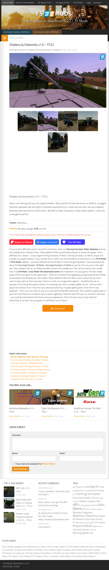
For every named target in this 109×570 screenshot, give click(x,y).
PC (74, 522)
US (95, 530)
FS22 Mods (74, 546)
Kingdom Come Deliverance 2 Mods (30, 546)
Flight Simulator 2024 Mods (69, 550)
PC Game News (33, 553)
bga (92, 486)
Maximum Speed (83, 516)
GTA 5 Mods (24, 556)
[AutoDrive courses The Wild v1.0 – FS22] (90, 396)
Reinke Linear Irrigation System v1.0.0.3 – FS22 (24, 516)
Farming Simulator (88, 494)
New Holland (96, 519)
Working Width (81, 532)
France (75, 501)
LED (84, 509)
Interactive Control (89, 505)
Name (15, 453)
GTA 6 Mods (7, 546)
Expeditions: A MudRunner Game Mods (58, 553)
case (102, 487)
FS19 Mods (7, 563)
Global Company (88, 501)
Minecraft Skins (87, 546)
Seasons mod (97, 526)
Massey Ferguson (83, 512)
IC (79, 505)
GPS (99, 501)
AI (76, 487)
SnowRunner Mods (23, 550)
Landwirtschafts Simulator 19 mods (26, 379)
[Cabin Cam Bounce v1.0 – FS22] (58, 396)
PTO (96, 522)
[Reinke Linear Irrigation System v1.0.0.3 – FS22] (9, 517)
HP (75, 504)
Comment (16, 435)
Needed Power (83, 519)
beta (87, 486)
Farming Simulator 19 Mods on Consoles (29, 373)
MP (74, 519)
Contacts (97, 2)
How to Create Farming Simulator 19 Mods (30, 366)
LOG (88, 509)
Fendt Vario (99, 498)
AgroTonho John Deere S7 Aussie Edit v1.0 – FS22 (24, 502)
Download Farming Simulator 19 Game (28, 376)
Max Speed (100, 516)
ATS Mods (37, 550)
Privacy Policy (48, 464)
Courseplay (89, 491)
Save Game (82, 553)
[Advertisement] (57, 174)
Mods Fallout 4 (89, 556)
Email (63, 453)
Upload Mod (8, 2)
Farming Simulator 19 (83, 497)
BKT (97, 486)
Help (89, 2)
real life (102, 522)
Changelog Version (78, 491)
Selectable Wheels (81, 529)
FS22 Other (16, 37)
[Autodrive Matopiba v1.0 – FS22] (25, 396)
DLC (74, 494)
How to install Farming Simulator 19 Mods (29, 360)
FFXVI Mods (64, 556)
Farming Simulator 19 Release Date (26, 363)
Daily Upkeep (98, 490)
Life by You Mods (50, 556)
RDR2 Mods (94, 553)
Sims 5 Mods (49, 550)
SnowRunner (18, 553)
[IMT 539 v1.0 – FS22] (9, 491)
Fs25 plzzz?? (44, 527)
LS (91, 509)
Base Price (81, 487)
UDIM (92, 530)
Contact (16, 566)
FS (78, 501)
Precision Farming (85, 523)
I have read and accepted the (35, 464)
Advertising (7, 566)
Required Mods (82, 526)
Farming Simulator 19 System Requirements (30, 369)
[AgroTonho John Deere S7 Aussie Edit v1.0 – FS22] (9, 503)
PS (93, 522)
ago (74, 487)
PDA (77, 523)
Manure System (97, 509)
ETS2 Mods (36, 556)
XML (91, 533)
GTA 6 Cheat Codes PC (57, 546)
